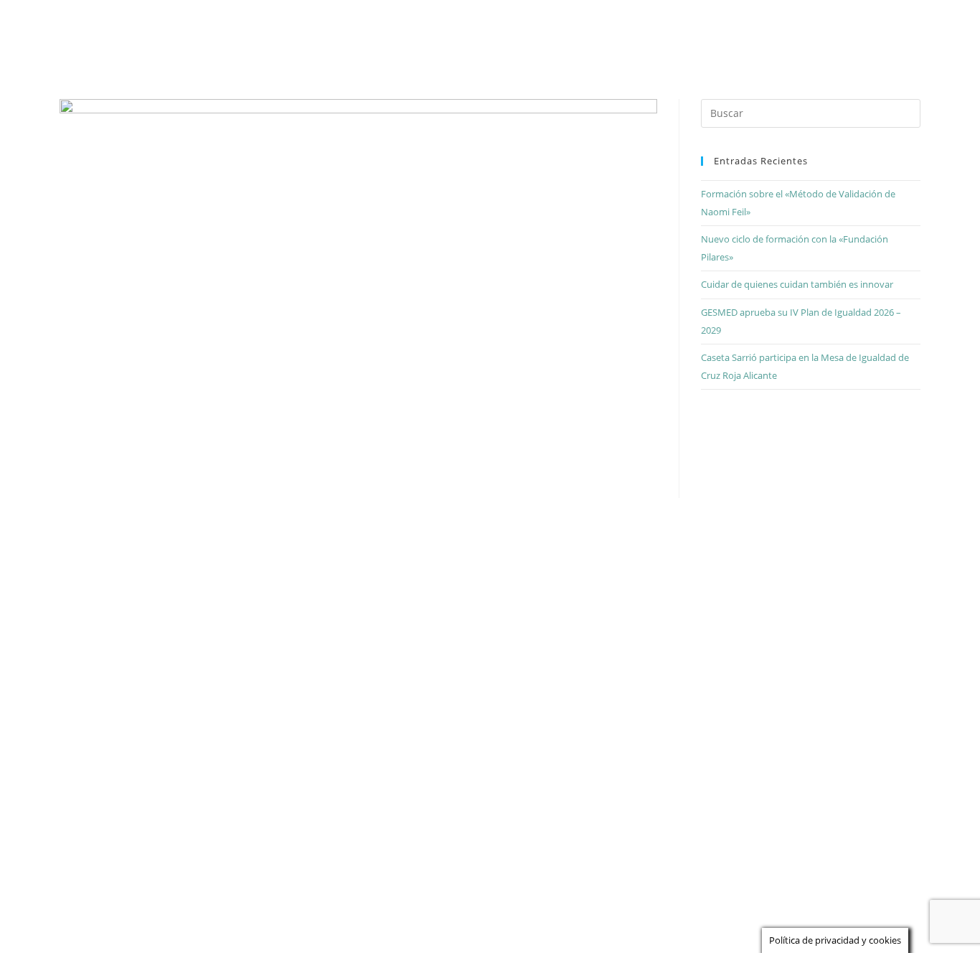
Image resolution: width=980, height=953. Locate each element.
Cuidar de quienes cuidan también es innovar (797, 284)
